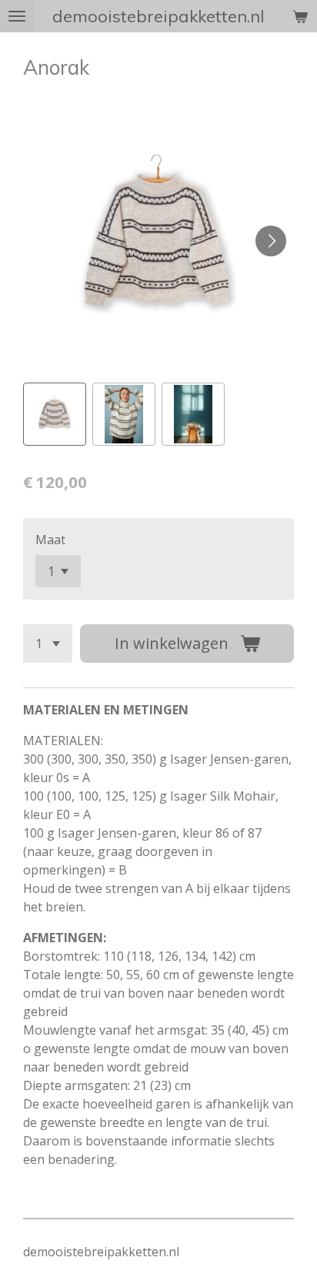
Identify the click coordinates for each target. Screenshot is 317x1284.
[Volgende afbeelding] (270, 241)
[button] (54, 414)
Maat (50, 539)
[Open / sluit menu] (17, 16)
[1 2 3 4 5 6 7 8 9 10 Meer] (47, 643)
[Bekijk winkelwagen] (300, 16)
